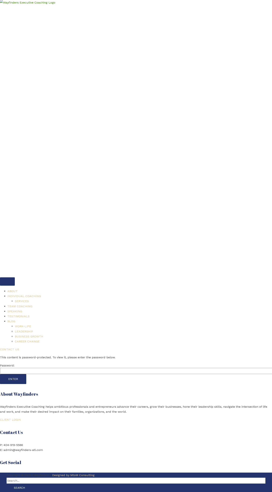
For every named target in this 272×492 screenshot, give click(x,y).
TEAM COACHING (19, 306)
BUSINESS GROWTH (29, 336)
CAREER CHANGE (27, 341)
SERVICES (22, 301)
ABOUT (12, 291)
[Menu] (7, 281)
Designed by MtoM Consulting (73, 475)
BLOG (11, 321)
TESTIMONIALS (18, 316)
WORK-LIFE (23, 326)
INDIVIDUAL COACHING (24, 296)
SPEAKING (14, 311)
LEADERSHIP (24, 331)
